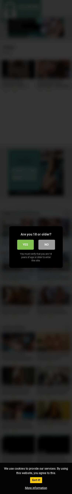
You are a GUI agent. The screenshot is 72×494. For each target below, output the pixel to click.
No (46, 244)
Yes (25, 244)
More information (36, 488)
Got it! (36, 480)
